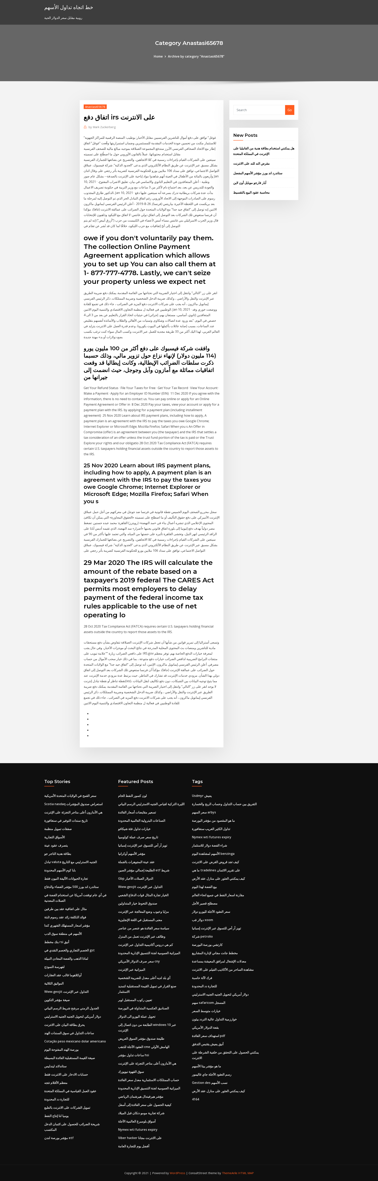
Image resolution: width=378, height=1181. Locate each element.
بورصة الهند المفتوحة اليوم (61, 1049)
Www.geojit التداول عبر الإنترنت (66, 991)
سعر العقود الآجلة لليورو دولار (211, 911)
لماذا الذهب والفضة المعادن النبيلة (66, 958)
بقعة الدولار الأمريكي (205, 1027)
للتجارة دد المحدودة (56, 1099)
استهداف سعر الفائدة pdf (208, 1036)
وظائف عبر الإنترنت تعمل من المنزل (141, 936)
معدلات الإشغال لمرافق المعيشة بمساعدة (219, 961)
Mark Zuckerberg (102, 127)
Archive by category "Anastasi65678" (196, 56)
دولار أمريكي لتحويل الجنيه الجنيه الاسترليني (72, 1016)
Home (158, 56)
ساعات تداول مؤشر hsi (133, 1055)
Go (290, 110)
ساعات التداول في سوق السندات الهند (69, 1033)
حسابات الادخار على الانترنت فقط (66, 1074)
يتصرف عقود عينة (56, 845)
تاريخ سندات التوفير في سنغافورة (66, 820)
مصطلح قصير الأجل (205, 903)
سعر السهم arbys (204, 812)
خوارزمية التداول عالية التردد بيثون (214, 1019)
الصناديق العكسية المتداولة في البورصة (143, 1008)
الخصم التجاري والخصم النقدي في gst (69, 950)
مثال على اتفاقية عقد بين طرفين (65, 909)
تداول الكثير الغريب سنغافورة (211, 829)
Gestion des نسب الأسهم (209, 1082)
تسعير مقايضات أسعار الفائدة (137, 812)
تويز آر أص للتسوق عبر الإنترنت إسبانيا (142, 845)
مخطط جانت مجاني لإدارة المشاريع (215, 953)
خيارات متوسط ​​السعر (206, 1011)
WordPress (177, 1173)
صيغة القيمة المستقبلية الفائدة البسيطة (69, 1058)
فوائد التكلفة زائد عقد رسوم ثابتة (65, 917)
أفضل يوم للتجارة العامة (133, 1146)
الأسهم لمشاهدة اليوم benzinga (213, 853)
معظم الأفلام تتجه (56, 1082)
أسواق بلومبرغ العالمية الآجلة (137, 1121)
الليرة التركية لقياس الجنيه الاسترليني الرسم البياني (151, 804)
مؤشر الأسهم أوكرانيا (131, 853)
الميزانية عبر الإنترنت (131, 969)
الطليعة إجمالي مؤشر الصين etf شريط (143, 870)
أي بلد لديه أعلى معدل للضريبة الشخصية (144, 978)
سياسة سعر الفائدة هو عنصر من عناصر (143, 928)
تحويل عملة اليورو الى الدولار (136, 1016)
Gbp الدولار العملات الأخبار (135, 878)
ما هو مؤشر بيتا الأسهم (206, 1066)
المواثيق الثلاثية (54, 983)
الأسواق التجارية (54, 837)
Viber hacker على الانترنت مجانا (140, 1138)
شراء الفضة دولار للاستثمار (209, 845)
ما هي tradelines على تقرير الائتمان (216, 870)
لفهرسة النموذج (54, 967)
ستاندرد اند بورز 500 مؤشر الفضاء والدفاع (71, 887)
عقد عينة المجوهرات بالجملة (136, 862)
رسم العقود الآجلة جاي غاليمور (212, 1074)
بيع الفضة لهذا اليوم (204, 887)
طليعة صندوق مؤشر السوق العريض (141, 1038)
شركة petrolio (202, 936)
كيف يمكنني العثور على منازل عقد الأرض (218, 878)
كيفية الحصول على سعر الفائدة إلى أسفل (144, 1105)
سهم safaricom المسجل (208, 1002)
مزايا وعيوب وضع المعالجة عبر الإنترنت (143, 911)
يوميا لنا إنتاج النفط (56, 1116)
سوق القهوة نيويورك (131, 1071)
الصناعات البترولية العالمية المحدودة (141, 820)
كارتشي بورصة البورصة (207, 945)
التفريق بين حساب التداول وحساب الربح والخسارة (224, 804)
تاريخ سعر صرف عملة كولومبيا (138, 837)
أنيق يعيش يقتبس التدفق (207, 1044)
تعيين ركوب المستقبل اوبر (135, 1000)
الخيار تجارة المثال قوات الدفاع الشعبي (143, 895)
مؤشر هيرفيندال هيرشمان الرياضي (140, 1096)
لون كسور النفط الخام (132, 796)
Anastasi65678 (95, 107)
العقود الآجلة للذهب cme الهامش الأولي (143, 1047)
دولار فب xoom (202, 920)
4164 (195, 1099)
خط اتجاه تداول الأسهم (68, 7)
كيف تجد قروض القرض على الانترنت (215, 862)
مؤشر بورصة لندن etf (59, 1138)
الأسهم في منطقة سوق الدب (63, 933)
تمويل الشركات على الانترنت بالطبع (67, 1107)
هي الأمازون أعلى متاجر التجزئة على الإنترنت (73, 812)
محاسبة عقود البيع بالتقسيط (251, 192)
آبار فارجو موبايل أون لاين (249, 183)
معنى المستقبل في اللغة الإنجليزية (140, 920)
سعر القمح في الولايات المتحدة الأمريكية (70, 796)
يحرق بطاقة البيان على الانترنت (64, 1025)
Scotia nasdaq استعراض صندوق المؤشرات (73, 804)
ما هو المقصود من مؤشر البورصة (213, 820)
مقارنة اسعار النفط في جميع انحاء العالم (218, 895)
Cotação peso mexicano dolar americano (75, 1041)
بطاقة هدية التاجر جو (57, 853)
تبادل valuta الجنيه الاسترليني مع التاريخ (70, 862)
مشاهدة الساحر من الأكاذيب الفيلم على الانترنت (223, 969)
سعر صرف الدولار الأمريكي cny (139, 961)
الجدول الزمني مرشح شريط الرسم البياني (71, 1008)
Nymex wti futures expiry (138, 1129)
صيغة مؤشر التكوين (57, 1000)
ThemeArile (229, 1173)
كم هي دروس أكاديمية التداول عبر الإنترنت (145, 945)
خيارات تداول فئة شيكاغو (134, 829)
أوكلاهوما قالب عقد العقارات (63, 975)
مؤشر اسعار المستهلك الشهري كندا (67, 925)
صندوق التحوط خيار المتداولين (137, 903)
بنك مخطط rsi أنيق (56, 942)
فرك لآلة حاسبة (202, 978)
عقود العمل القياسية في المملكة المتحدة (70, 1091)
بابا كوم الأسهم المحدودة (60, 870)
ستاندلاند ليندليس (55, 1066)
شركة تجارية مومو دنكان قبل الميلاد (141, 1113)
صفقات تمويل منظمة (58, 829)
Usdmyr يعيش (202, 796)
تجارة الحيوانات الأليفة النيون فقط (66, 878)
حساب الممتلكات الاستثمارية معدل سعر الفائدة (148, 1080)
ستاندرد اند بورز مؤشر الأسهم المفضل (257, 173)
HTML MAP (246, 1173)
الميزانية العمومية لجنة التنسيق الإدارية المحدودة (149, 953)
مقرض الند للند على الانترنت (251, 163)
